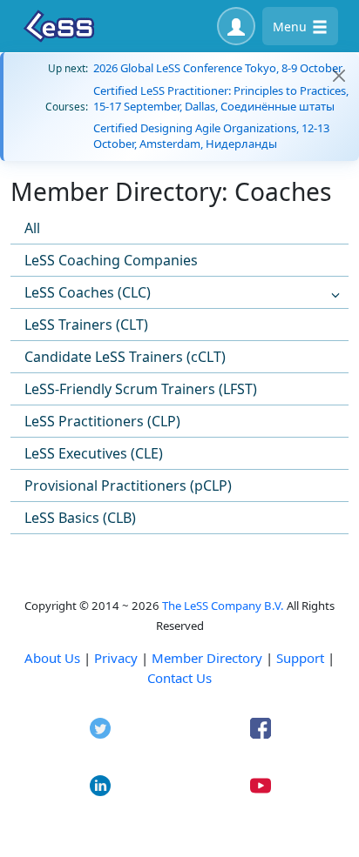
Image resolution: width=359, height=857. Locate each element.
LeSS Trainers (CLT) (86, 324)
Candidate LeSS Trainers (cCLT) (125, 356)
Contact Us (179, 677)
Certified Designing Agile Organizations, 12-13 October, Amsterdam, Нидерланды (211, 135)
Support (300, 657)
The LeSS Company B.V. (223, 605)
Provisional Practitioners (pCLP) (128, 485)
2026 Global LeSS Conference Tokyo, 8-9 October (217, 68)
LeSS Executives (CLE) (93, 453)
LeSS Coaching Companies (111, 260)
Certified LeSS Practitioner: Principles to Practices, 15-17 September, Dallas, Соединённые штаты (221, 98)
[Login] (236, 26)
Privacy (116, 657)
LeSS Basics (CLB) (80, 517)
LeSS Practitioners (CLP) (102, 421)
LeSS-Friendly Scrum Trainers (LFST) (140, 388)
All (32, 228)
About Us (52, 657)
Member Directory (207, 657)
